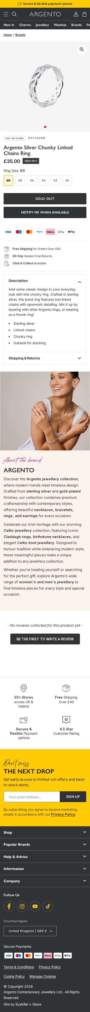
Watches (60, 25)
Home (8, 35)
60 (9, 182)
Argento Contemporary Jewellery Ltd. (33, 992)
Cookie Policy (14, 976)
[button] (6, 14)
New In (9, 25)
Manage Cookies (43, 976)
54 (45, 182)
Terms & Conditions (19, 967)
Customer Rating (66, 731)
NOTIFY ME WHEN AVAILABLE (45, 212)
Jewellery (42, 25)
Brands (76, 25)
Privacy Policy (63, 814)
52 (57, 182)
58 (21, 182)
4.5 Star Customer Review (51, 4)
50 (68, 182)
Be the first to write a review (45, 639)
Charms (25, 25)
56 (33, 182)
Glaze (36, 1004)
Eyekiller (22, 1004)
